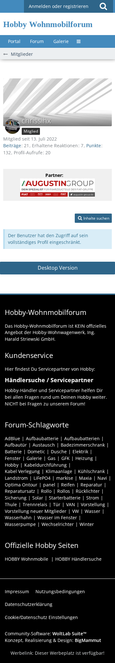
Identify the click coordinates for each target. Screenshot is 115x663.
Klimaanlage (59, 471)
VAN (70, 504)
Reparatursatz (20, 491)
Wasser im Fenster (57, 517)
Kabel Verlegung (22, 471)
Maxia (85, 478)
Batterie (13, 451)
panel (49, 485)
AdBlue (12, 438)
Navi (102, 478)
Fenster (13, 458)
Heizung (84, 458)
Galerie (34, 458)
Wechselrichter (58, 524)
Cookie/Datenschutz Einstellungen (41, 617)
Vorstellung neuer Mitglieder (35, 511)
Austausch (44, 445)
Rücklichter (88, 491)
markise (64, 478)
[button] (103, 6)
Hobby (12, 465)
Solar (37, 498)
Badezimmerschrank (83, 445)
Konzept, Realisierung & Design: (53, 640)
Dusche (59, 451)
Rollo (46, 491)
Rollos (63, 491)
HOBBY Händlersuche (78, 559)
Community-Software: (46, 633)
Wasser (92, 511)
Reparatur (91, 485)
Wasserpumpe (20, 524)
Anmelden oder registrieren (58, 6)
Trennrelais (35, 504)
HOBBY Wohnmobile (26, 559)
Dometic (36, 451)
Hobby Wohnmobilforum (48, 24)
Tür (56, 504)
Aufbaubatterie (42, 438)
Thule (11, 504)
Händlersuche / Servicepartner (49, 380)
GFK (65, 458)
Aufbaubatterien (82, 438)
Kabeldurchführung (45, 465)
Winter (87, 524)
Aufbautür (16, 445)
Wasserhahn (18, 517)
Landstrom (16, 478)
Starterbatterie (64, 498)
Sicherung (16, 498)
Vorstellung (93, 504)
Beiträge (12, 145)
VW (75, 511)
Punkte (93, 145)
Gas (52, 458)
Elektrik (80, 451)
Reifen (68, 485)
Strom (92, 498)
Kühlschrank (91, 471)
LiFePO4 (42, 478)
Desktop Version (58, 267)
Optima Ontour (21, 485)
